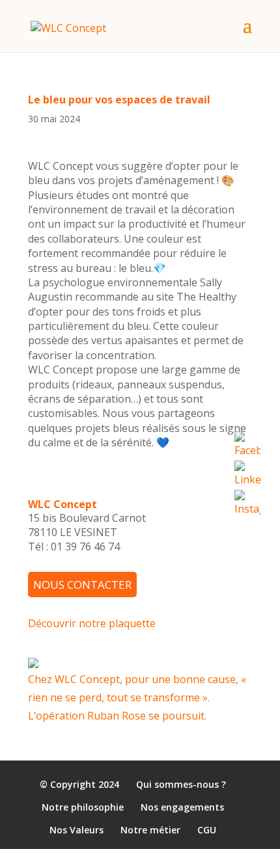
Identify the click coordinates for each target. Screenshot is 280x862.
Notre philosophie (83, 807)
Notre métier (150, 830)
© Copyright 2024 (79, 784)
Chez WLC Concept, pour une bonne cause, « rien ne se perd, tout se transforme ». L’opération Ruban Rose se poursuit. (137, 696)
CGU (206, 830)
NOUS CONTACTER (82, 584)
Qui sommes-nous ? (181, 784)
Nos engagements (182, 807)
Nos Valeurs (76, 830)
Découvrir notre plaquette (92, 622)
